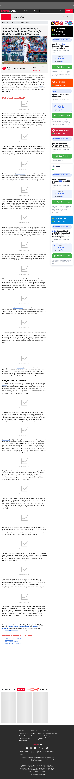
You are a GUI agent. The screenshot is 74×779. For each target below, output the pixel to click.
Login (63, 10)
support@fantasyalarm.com (51, 737)
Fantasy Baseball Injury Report (20, 22)
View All (43, 689)
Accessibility (46, 751)
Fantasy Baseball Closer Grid (13, 643)
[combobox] (20, 689)
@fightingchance (20, 68)
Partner (27, 751)
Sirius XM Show (40, 739)
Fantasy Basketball (24, 738)
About (21, 751)
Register (52, 751)
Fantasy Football (24, 733)
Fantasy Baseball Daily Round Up (14, 638)
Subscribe (69, 10)
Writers (33, 736)
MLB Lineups (9, 640)
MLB (8, 22)
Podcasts (40, 736)
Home (3, 22)
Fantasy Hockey (23, 740)
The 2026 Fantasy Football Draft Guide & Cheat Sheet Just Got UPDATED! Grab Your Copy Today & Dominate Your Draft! (40, 16)
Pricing (33, 733)
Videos (39, 733)
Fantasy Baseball (24, 736)
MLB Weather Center (11, 641)
